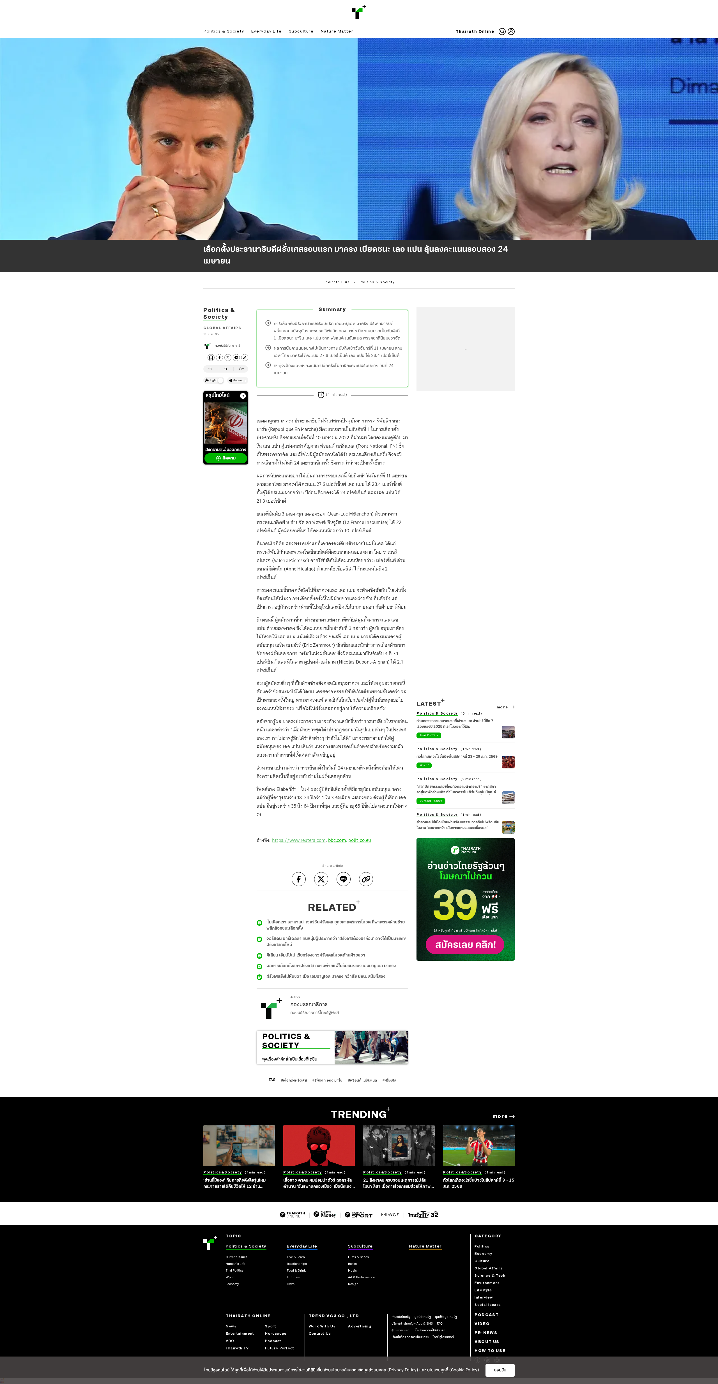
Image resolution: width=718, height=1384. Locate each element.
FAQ (440, 1324)
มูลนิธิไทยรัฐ (423, 1317)
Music (352, 1271)
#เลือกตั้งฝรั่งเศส (294, 1080)
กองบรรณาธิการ (227, 346)
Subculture (301, 31)
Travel (291, 1284)
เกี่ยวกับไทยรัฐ (401, 1317)
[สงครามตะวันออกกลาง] (225, 423)
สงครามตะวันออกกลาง (225, 454)
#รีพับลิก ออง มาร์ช (327, 1080)
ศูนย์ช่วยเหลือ (400, 1330)
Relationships (297, 1264)
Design (353, 1284)
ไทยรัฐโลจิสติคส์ (443, 1337)
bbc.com (337, 840)
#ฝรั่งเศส (389, 1080)
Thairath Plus (336, 282)
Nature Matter (337, 31)
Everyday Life (266, 31)
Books (352, 1264)
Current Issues (431, 801)
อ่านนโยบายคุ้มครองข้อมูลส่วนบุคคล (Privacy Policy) (371, 1370)
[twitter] (227, 357)
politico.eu (359, 840)
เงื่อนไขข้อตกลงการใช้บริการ (410, 1337)
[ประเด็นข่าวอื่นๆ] (243, 396)
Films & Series (358, 1257)
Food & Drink (296, 1271)
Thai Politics (429, 735)
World (424, 765)
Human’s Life (235, 1264)
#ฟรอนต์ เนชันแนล (362, 1080)
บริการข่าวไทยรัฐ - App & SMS (412, 1324)
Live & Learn (296, 1257)
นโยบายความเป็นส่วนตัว (429, 1330)
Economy (232, 1284)
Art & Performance (361, 1277)
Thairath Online (475, 31)
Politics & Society (224, 31)
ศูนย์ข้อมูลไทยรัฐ (446, 1317)
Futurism (293, 1277)
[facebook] (219, 357)
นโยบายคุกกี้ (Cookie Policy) (453, 1370)
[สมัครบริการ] (465, 899)
